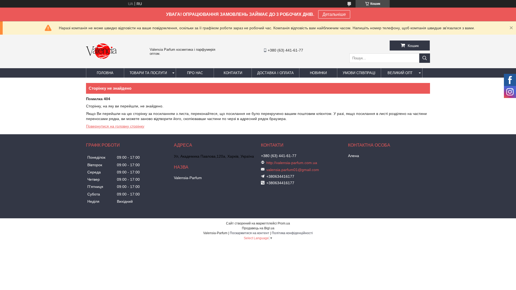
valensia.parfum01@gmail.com (292, 170)
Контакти (233, 73)
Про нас (195, 73)
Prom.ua (284, 223)
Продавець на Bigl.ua (258, 228)
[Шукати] (424, 58)
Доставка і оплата (275, 73)
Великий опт (400, 73)
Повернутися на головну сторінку (115, 126)
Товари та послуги (148, 73)
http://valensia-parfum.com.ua (291, 163)
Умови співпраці (359, 73)
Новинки (318, 73)
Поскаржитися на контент (249, 233)
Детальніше (334, 14)
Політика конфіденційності (292, 233)
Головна (105, 73)
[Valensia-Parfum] (101, 66)
